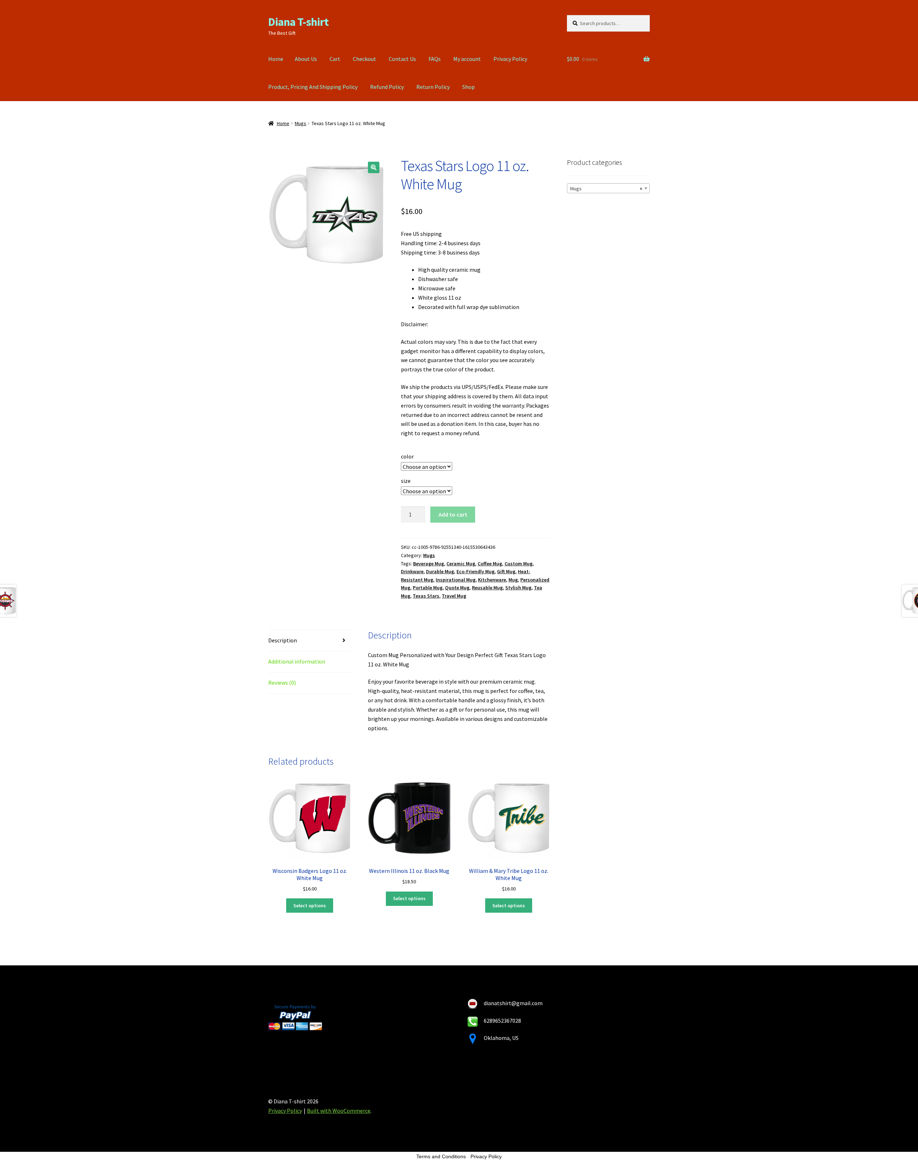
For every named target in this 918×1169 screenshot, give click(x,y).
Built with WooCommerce (338, 1110)
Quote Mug (457, 587)
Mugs (300, 123)
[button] (373, 167)
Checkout (364, 58)
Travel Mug (454, 596)
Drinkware (412, 571)
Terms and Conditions (441, 1156)
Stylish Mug (518, 587)
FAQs (435, 58)
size (406, 480)
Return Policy (433, 86)
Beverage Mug (428, 563)
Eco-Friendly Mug (475, 571)
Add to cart (453, 514)
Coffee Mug (490, 563)
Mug (513, 579)
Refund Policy (387, 86)
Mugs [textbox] (606, 188)
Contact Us (402, 58)
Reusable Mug (487, 587)
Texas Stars (426, 596)
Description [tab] (282, 640)
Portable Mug (428, 587)
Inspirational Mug (455, 579)
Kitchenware (492, 579)
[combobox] (608, 188)
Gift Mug (506, 571)
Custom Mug (519, 563)
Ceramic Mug (460, 563)
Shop (468, 86)
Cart (335, 58)
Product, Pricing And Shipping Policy (313, 86)
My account (467, 58)
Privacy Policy (510, 58)
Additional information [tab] (296, 661)
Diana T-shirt (298, 22)
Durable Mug (440, 571)
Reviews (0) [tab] (282, 682)
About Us (306, 58)
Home (275, 58)
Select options (309, 905)
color (407, 456)
